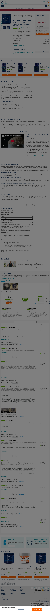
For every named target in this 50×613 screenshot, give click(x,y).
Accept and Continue (37, 609)
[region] (25, 609)
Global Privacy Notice (21, 609)
